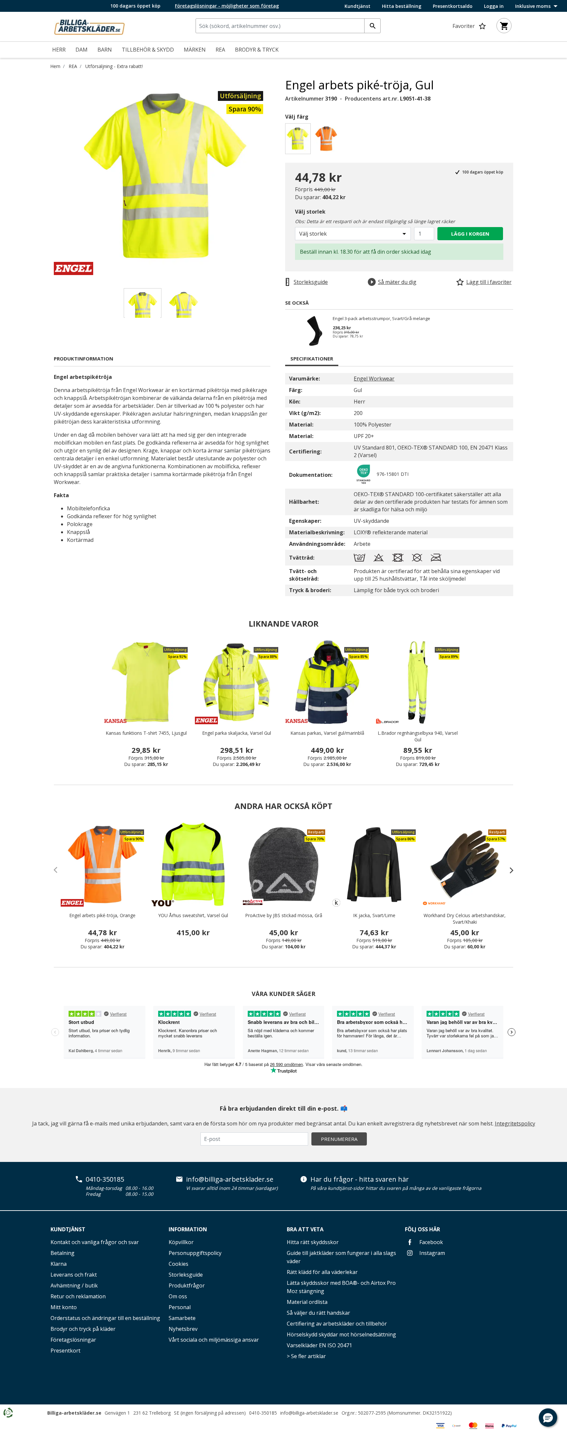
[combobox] (288, 25)
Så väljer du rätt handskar (318, 1312)
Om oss (178, 1296)
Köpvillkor (181, 1242)
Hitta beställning (401, 6)
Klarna (59, 1263)
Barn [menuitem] (104, 49)
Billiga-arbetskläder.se (74, 1413)
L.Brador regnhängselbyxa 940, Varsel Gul (418, 736)
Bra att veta (305, 1229)
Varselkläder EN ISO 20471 (319, 1345)
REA (73, 66)
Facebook (430, 1242)
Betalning (62, 1253)
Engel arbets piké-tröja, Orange (102, 915)
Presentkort (65, 1350)
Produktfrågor (187, 1285)
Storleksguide (186, 1274)
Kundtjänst (357, 6)
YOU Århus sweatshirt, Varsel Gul (193, 915)
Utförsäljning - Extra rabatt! (114, 66)
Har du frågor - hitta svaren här (359, 1179)
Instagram (431, 1253)
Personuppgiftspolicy (195, 1253)
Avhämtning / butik (74, 1285)
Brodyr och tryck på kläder (83, 1328)
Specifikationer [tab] (311, 358)
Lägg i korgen (470, 233)
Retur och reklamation (78, 1296)
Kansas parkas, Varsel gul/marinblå (327, 733)
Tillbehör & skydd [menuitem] (148, 49)
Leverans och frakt (74, 1274)
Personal (180, 1307)
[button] (548, 1417)
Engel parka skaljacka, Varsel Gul (236, 733)
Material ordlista (307, 1302)
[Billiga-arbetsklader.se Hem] (89, 26)
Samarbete (182, 1318)
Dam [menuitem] (81, 49)
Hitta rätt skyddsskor (313, 1242)
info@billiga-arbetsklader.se (229, 1179)
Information (188, 1229)
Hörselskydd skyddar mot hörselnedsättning (341, 1334)
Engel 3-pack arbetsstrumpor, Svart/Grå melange (381, 318)
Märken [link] (195, 49)
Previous (49, 176)
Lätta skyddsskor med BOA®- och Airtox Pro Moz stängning (341, 1287)
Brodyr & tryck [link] (257, 49)
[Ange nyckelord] (372, 25)
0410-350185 (105, 1179)
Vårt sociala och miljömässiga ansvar (214, 1339)
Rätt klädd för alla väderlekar (322, 1272)
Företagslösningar (73, 1339)
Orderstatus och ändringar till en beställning (105, 1318)
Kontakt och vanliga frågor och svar (95, 1242)
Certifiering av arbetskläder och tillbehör (337, 1323)
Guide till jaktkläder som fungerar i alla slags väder (341, 1257)
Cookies (178, 1263)
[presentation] (508, 870)
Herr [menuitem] (59, 49)
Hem (55, 66)
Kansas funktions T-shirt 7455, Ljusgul (146, 733)
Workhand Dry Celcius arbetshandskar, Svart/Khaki (465, 918)
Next (280, 176)
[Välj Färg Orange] (327, 140)
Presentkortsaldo (452, 6)
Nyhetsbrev (183, 1328)
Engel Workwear (374, 378)
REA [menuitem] (220, 49)
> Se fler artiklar (306, 1356)
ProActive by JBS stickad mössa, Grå (283, 915)
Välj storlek (310, 211)
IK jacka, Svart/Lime (374, 915)
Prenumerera (339, 1139)
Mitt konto (64, 1307)
